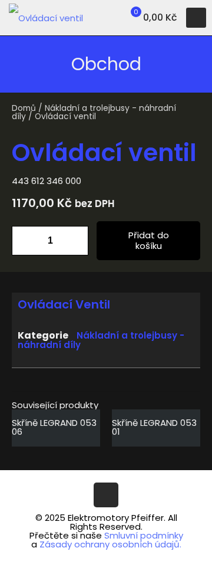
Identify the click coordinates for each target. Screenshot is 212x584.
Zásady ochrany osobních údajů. (110, 544)
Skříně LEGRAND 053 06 (54, 427)
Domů (24, 108)
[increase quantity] (75, 240)
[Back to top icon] (106, 495)
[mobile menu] (196, 18)
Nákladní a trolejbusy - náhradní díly (94, 112)
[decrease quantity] (25, 240)
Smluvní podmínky (143, 535)
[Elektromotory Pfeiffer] (46, 17)
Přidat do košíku (148, 240)
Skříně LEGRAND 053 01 (154, 427)
